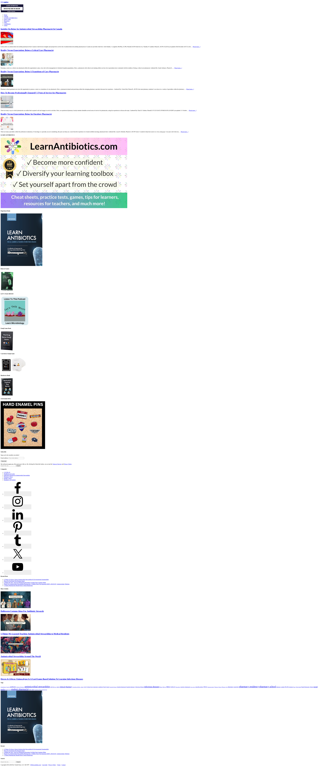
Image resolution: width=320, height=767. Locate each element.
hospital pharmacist (121, 687)
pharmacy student (280, 687)
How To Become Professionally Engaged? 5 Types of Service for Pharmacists (33, 93)
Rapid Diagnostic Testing (307, 687)
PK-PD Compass (289, 687)
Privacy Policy (68, 464)
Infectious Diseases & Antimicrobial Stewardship (17, 475)
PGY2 (205, 687)
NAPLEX (172, 687)
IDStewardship (5, 2)
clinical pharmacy (66, 687)
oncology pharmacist (185, 687)
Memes (161, 687)
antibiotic (13, 687)
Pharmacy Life (225, 687)
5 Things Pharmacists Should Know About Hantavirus (18, 585)
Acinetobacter (3, 687)
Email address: (5, 458)
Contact (64, 765)
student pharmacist (20, 689)
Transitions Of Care (38, 689)
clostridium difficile (76, 687)
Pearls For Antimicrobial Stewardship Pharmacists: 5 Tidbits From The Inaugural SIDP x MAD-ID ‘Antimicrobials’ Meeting (36, 584)
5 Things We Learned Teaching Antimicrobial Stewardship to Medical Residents (35, 634)
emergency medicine (98, 687)
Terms (58, 765)
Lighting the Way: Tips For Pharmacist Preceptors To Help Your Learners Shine (25, 582)
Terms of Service (57, 464)
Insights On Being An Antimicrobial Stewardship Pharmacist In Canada (31, 29)
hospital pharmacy (130, 687)
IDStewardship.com (35, 765)
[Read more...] (196, 46)
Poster (294, 687)
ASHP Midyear (53, 687)
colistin (81, 687)
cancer (57, 687)
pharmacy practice (233, 687)
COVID (85, 687)
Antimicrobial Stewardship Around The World (21, 656)
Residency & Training (10, 480)
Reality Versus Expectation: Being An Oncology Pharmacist (26, 114)
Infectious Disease (139, 687)
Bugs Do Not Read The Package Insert (14, 581)
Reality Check (8, 478)
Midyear (164, 687)
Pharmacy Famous (218, 687)
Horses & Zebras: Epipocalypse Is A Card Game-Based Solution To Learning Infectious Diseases (42, 679)
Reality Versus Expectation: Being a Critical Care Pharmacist (27, 50)
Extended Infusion (113, 687)
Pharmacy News (8, 477)
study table (31, 689)
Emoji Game (106, 687)
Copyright (44, 765)
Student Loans (8, 689)
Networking (178, 687)
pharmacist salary (211, 687)
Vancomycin (44, 689)
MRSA (168, 687)
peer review (192, 687)
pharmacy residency (249, 686)
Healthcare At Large (9, 474)
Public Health (298, 687)
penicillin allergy (199, 687)
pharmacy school (267, 686)
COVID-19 (7, 472)
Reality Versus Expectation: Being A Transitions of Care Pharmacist (30, 71)
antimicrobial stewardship (37, 686)
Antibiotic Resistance (20, 687)
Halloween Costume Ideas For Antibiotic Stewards (22, 611)
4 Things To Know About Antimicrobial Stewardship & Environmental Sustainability (26, 579)
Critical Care (90, 687)
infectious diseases (151, 687)
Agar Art (8, 687)
